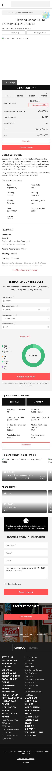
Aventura (7, 657)
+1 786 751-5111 (26, 753)
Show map (15, 32)
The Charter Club (31, 685)
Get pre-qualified (40, 105)
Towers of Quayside (33, 692)
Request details (26, 147)
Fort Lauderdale (12, 698)
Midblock (28, 663)
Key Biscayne (9, 713)
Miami (5, 716)
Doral (5, 682)
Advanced (25, 336)
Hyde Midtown (8, 738)
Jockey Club (29, 660)
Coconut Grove (11, 676)
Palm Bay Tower (31, 673)
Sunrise (29, 726)
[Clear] (45, 4)
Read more (26, 444)
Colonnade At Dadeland (11, 729)
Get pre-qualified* (26, 376)
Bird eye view (40, 32)
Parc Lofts (29, 676)
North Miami (32, 707)
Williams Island (34, 732)
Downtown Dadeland (10, 735)
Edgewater (8, 691)
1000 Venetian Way (10, 720)
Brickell (7, 669)
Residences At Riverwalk (35, 679)
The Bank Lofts (31, 682)
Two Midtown (30, 695)
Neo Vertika (29, 666)
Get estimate (26, 616)
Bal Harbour (9, 660)
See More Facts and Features (24, 270)
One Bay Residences (33, 670)
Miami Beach (32, 698)
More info (26, 141)
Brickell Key (9, 673)
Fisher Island (10, 694)
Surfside (30, 729)
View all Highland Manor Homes (20, 12)
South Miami (32, 716)
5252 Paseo (7, 726)
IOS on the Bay (31, 657)
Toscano (28, 688)
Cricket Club (6, 732)
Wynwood (31, 735)
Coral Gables (9, 679)
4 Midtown (6, 723)
